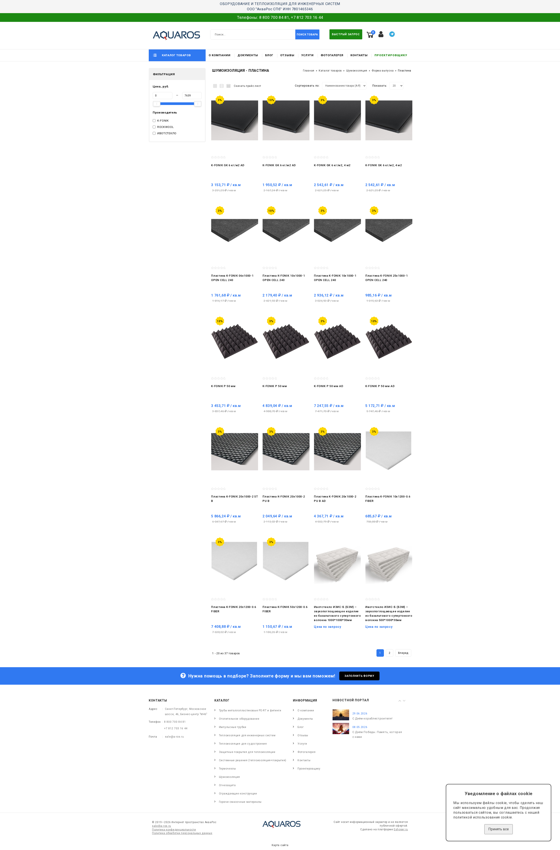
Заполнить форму (359, 675)
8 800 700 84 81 (274, 17)
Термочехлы (227, 768)
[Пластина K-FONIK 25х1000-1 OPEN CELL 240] (388, 231)
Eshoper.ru (401, 829)
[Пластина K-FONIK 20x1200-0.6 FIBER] (234, 562)
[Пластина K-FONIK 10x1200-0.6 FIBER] (388, 451)
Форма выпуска (383, 70)
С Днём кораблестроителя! (372, 718)
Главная (308, 70)
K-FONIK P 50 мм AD (328, 386)
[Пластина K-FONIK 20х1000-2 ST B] (234, 451)
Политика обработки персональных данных (182, 833)
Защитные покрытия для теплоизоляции (247, 752)
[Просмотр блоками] (216, 85)
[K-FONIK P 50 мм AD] (337, 341)
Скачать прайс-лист (247, 85)
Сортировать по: (307, 85)
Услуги (307, 55)
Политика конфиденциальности (174, 829)
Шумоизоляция (356, 70)
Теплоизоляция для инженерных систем (247, 735)
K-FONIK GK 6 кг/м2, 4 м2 (332, 165)
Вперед (403, 653)
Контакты (359, 55)
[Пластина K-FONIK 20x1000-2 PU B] (286, 451)
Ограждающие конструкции (238, 793)
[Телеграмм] (392, 34)
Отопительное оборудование (239, 718)
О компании (220, 55)
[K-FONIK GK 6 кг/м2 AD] (234, 120)
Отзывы (287, 55)
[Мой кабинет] (381, 34)
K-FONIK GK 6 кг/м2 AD (228, 165)
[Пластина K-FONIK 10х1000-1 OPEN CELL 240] (286, 231)
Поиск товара (307, 34)
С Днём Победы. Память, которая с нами (377, 734)
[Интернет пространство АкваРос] (174, 35)
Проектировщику (390, 55)
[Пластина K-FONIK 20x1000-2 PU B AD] (337, 451)
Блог (269, 55)
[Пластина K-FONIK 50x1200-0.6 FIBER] (286, 562)
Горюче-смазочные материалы (240, 801)
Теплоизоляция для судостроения (243, 743)
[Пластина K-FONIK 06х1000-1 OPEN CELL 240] (234, 231)
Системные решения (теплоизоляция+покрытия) (252, 760)
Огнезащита (227, 785)
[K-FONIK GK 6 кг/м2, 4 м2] (337, 120)
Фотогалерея (332, 55)
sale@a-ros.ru (174, 736)
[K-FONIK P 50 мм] (234, 341)
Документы (248, 55)
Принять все (498, 829)
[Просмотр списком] (222, 85)
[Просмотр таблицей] (228, 85)
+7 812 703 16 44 (307, 17)
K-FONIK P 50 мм (223, 386)
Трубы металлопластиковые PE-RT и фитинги (250, 710)
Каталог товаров (330, 70)
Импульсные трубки (232, 727)
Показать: (379, 85)
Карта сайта (280, 845)
